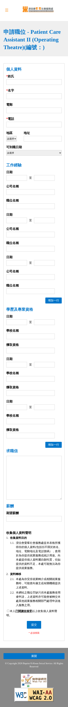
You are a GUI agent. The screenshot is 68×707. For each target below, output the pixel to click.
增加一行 (53, 300)
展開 (34, 656)
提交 (34, 624)
